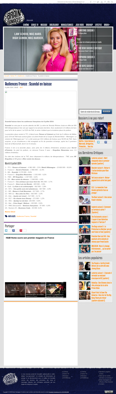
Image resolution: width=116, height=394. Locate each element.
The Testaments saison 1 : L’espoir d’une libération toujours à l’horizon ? (100, 219)
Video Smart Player (49, 298)
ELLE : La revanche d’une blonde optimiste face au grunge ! (100, 190)
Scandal (33, 216)
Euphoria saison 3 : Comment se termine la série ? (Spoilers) (101, 210)
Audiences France (23, 216)
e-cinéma (27, 36)
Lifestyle (98, 24)
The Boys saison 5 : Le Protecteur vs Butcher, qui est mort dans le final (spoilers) (101, 229)
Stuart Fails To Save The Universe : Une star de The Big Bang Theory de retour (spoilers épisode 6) (101, 296)
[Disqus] (40, 333)
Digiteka (64, 298)
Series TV (34, 24)
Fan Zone (107, 29)
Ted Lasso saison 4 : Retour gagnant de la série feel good (101, 179)
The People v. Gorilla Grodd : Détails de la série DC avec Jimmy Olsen (101, 266)
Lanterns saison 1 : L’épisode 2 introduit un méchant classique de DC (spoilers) (102, 276)
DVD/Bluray (54, 24)
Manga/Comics (67, 24)
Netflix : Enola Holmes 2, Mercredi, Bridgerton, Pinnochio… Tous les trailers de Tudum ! (87, 145)
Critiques (27, 29)
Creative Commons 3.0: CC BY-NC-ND (59, 392)
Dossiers (26, 32)
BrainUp (89, 24)
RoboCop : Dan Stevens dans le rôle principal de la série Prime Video (102, 285)
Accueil (6, 76)
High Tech (99, 36)
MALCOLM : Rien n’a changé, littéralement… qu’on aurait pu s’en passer (101, 249)
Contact (101, 384)
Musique (44, 24)
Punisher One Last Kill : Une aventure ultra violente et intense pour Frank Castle (101, 239)
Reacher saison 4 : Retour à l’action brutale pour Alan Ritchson (101, 170)
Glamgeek (99, 32)
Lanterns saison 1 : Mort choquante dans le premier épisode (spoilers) (100, 161)
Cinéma (26, 24)
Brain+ (107, 24)
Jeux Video (80, 24)
